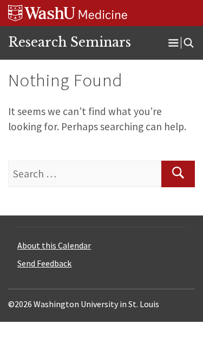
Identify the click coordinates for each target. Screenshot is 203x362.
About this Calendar (54, 245)
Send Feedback (44, 263)
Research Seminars (69, 42)
